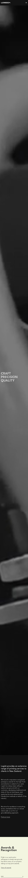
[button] (26, 3)
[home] (5, 3)
